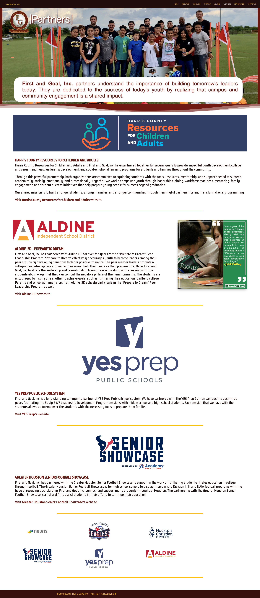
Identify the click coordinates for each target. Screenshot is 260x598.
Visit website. (58, 199)
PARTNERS (227, 4)
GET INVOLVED (239, 4)
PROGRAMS (197, 4)
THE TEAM (207, 4)
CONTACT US (252, 4)
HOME (176, 4)
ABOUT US (185, 4)
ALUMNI (217, 4)
